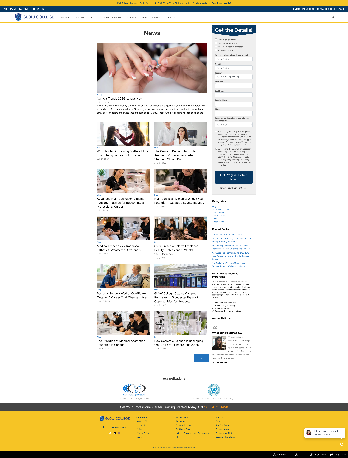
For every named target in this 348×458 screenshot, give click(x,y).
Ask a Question (283, 454)
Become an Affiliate (224, 433)
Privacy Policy (142, 433)
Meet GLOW (65, 17)
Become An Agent (224, 429)
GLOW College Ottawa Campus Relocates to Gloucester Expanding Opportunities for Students (177, 297)
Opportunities (218, 222)
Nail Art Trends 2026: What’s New (120, 98)
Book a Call (131, 17)
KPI (177, 437)
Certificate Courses (184, 429)
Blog (99, 195)
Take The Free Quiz (334, 9)
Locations (156, 17)
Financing (94, 17)
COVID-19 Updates (220, 209)
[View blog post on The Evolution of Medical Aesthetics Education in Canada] (123, 323)
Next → (201, 358)
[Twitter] (115, 433)
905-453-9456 (21, 9)
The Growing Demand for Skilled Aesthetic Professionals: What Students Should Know (175, 155)
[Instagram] (119, 433)
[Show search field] (335, 17)
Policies (139, 429)
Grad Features (218, 215)
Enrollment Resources (189, 447)
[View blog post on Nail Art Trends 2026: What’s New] (152, 68)
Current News (218, 212)
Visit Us (302, 454)
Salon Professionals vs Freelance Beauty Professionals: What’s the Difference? (176, 250)
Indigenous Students (112, 17)
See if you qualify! (221, 3)
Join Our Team (222, 425)
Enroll (218, 421)
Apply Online (340, 454)
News (144, 17)
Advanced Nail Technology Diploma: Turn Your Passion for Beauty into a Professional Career (121, 202)
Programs (80, 17)
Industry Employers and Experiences (192, 433)
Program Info (320, 454)
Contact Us (170, 17)
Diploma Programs (184, 425)
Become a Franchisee (225, 437)
